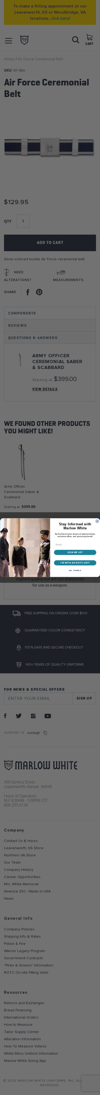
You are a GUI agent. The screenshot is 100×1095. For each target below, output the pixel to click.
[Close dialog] (97, 521)
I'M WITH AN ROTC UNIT (75, 563)
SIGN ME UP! (75, 552)
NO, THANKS (75, 570)
